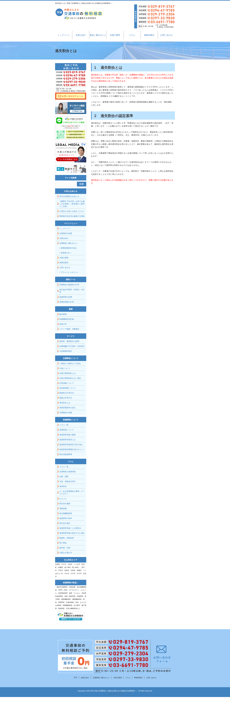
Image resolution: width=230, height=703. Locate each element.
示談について (64, 368)
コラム (132, 34)
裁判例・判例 (64, 547)
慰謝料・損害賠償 (66, 538)
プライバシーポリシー (70, 272)
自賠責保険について (67, 388)
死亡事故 (63, 542)
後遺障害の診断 (65, 297)
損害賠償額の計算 (66, 301)
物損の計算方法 (65, 397)
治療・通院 (63, 476)
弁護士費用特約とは (67, 373)
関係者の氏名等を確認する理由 (72, 216)
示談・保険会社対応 (67, 481)
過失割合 (63, 486)
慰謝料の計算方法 (66, 393)
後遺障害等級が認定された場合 (72, 533)
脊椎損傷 (63, 508)
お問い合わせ (166, 34)
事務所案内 (149, 34)
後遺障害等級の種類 (67, 434)
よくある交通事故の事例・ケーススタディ (72, 492)
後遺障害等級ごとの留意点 (70, 528)
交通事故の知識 (65, 412)
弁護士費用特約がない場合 (70, 378)
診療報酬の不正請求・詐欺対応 (72, 346)
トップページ (64, 34)
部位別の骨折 (64, 523)
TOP (75, 677)
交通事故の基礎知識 (67, 471)
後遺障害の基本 (65, 518)
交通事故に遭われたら (68, 243)
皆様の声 (63, 324)
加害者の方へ (66, 252)
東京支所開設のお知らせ (69, 196)
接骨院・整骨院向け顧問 (69, 341)
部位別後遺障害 (65, 454)
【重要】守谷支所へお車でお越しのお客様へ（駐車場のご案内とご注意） (72, 203)
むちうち (63, 498)
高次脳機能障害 (65, 513)
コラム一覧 (63, 424)
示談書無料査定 (65, 351)
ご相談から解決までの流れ (70, 363)
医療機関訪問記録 (66, 319)
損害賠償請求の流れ (69, 248)
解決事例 (63, 314)
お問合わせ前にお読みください (72, 211)
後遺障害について (66, 429)
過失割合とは (64, 402)
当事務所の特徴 (65, 233)
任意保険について (66, 383)
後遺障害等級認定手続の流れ (71, 444)
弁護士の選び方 (65, 552)
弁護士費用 (115, 34)
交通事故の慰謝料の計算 (69, 284)
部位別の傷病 (64, 503)
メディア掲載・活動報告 (69, 329)
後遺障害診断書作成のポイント (72, 449)
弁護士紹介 (81, 34)
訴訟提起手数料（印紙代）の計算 (72, 290)
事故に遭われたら (98, 34)
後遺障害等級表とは (67, 439)
